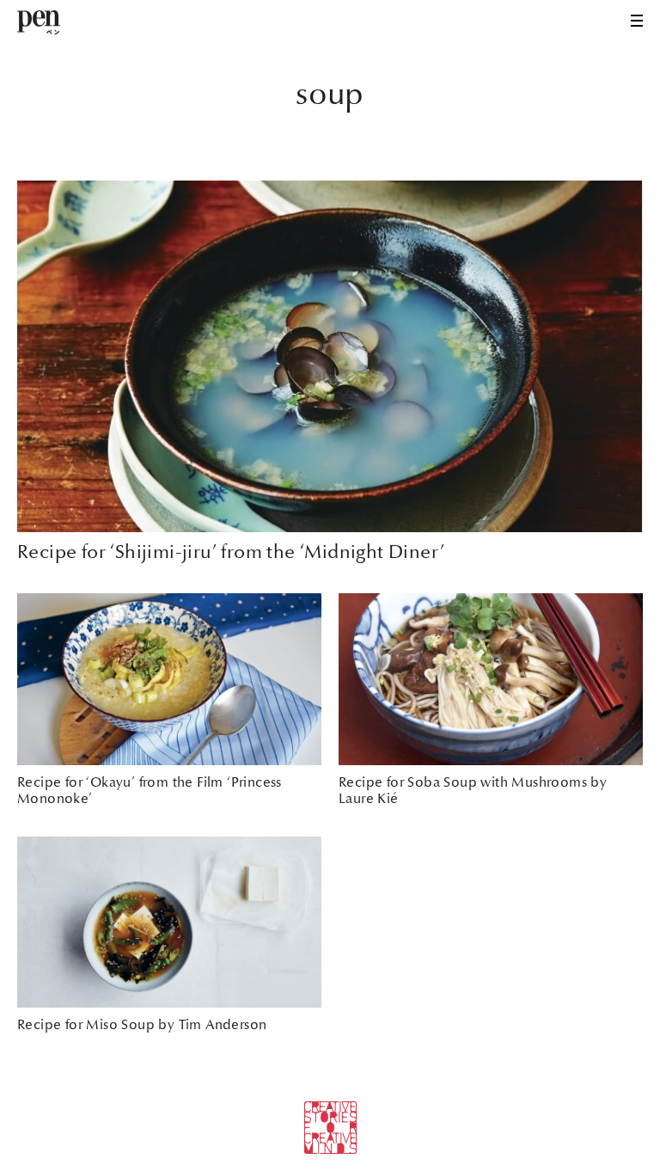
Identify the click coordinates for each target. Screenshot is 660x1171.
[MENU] (637, 21)
